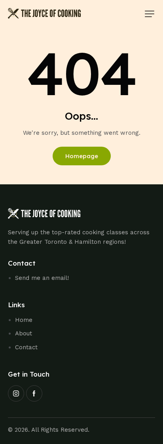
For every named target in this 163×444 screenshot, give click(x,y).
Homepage (81, 156)
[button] (149, 13)
